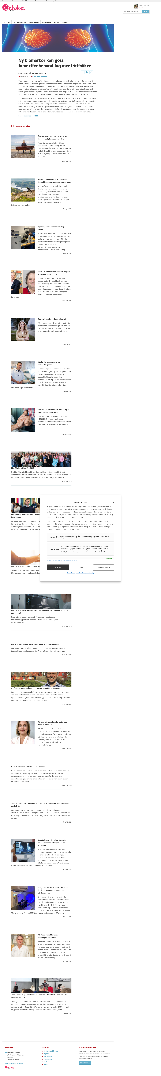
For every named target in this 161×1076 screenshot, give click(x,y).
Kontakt (46, 1062)
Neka (81, 567)
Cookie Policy (71, 573)
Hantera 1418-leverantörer (54, 560)
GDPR (46, 1064)
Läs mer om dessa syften (70, 560)
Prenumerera (48, 1059)
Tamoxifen (44, 76)
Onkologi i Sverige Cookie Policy (85, 573)
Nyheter (7, 22)
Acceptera (58, 567)
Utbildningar (34, 22)
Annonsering (48, 1056)
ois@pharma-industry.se (15, 1063)
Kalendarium (46, 22)
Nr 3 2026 (141, 7)
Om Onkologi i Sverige (51, 1051)
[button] (113, 502)
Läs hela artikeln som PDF (28, 116)
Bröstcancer (36, 76)
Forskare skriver (19, 22)
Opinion (65, 22)
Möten (56, 22)
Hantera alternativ (104, 567)
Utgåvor (46, 1054)
